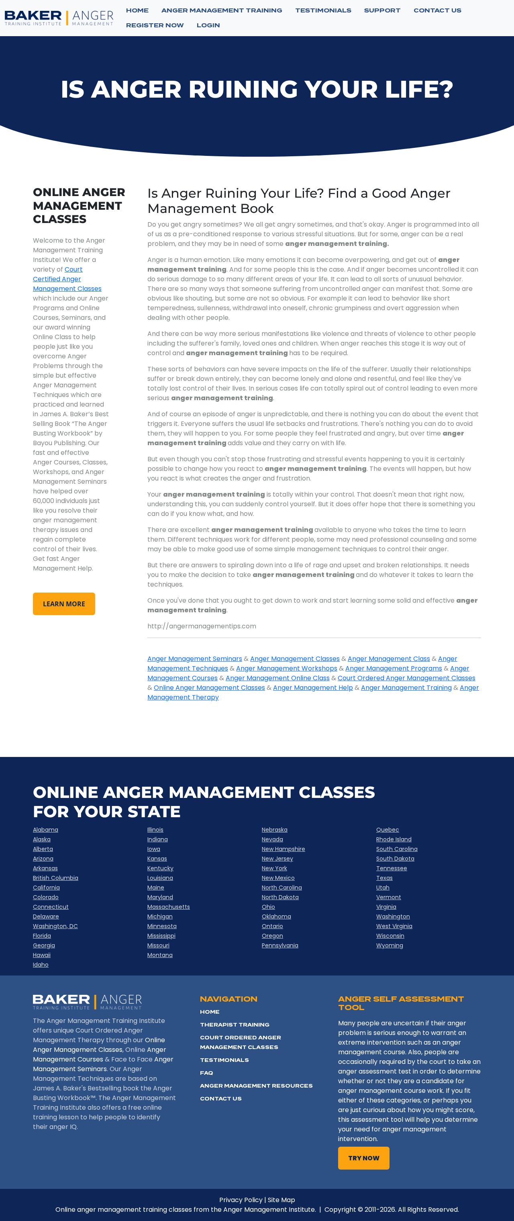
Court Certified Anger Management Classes (67, 279)
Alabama (45, 830)
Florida (42, 936)
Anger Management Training (406, 687)
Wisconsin (390, 936)
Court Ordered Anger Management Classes (406, 678)
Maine (155, 888)
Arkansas (45, 868)
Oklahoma (276, 916)
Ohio (268, 907)
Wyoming (389, 945)
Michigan (160, 916)
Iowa (153, 849)
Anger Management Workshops (286, 668)
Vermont (388, 897)
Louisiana (160, 878)
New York (274, 868)
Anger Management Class (389, 658)
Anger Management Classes (295, 658)
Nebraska (275, 830)
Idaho (41, 965)
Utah (383, 888)
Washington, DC (55, 926)
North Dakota (280, 897)
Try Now (363, 1158)
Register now (155, 25)
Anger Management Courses (99, 1054)
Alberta (43, 849)
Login (208, 25)
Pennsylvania (280, 945)
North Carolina (282, 888)
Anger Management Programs (393, 668)
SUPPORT (382, 10)
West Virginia (394, 926)
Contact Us (221, 1099)
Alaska (42, 839)
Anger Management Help (313, 687)
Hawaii (42, 955)
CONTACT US (437, 10)
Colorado (46, 897)
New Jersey (277, 859)
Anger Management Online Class (278, 678)
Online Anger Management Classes (209, 687)
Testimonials (224, 1060)
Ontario (272, 926)
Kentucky (160, 868)
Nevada (272, 839)
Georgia (44, 945)
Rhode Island (394, 839)
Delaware (46, 916)
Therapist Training (234, 1025)
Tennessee (391, 868)
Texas (384, 878)
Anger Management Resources (256, 1086)
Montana (160, 955)
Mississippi (161, 936)
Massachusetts (168, 907)
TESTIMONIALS (323, 10)
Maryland (160, 897)
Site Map (281, 1200)
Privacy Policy (241, 1200)
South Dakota (395, 859)
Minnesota (162, 926)
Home (137, 10)
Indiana (157, 839)
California (46, 888)
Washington (393, 916)
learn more (64, 603)
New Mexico (278, 878)
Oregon (272, 936)
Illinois (155, 830)
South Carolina (397, 849)
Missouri (158, 945)
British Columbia (55, 878)
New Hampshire (283, 849)
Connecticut (51, 907)
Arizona (43, 859)
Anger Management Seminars (194, 658)
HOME (210, 1012)
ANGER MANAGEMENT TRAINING (221, 10)
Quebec (387, 830)
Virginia (386, 907)
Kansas (157, 859)
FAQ (206, 1073)
